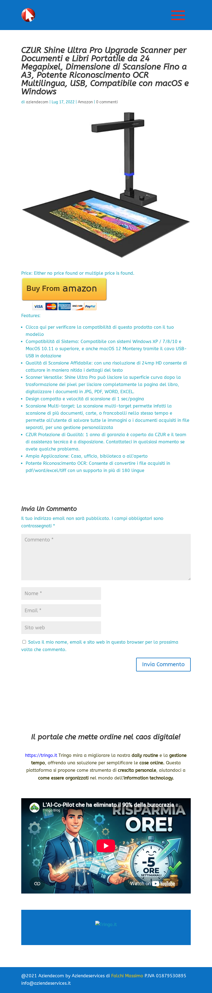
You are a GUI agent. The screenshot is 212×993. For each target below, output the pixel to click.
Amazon (85, 102)
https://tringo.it (41, 755)
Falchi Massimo (127, 975)
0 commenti (107, 102)
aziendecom (37, 102)
